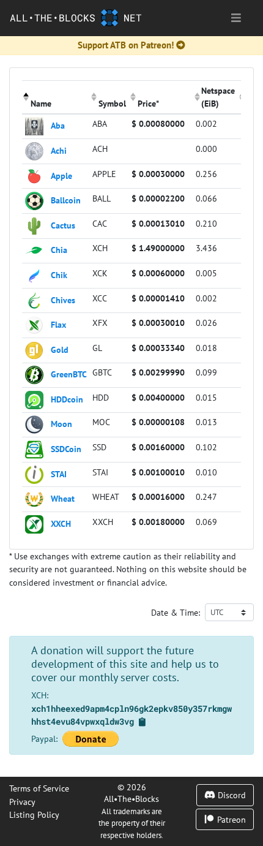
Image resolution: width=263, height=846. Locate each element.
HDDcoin (67, 398)
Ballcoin (66, 200)
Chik (59, 275)
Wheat (63, 498)
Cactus (63, 224)
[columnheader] (56, 96)
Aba (58, 125)
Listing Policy (34, 814)
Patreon (230, 819)
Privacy (22, 801)
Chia (59, 249)
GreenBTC (69, 374)
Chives (63, 299)
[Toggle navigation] (236, 18)
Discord (230, 795)
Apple (61, 175)
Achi (59, 150)
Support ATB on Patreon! (126, 45)
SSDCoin (66, 449)
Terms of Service (39, 788)
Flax (58, 324)
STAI (59, 473)
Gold (60, 349)
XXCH (61, 523)
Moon (61, 423)
